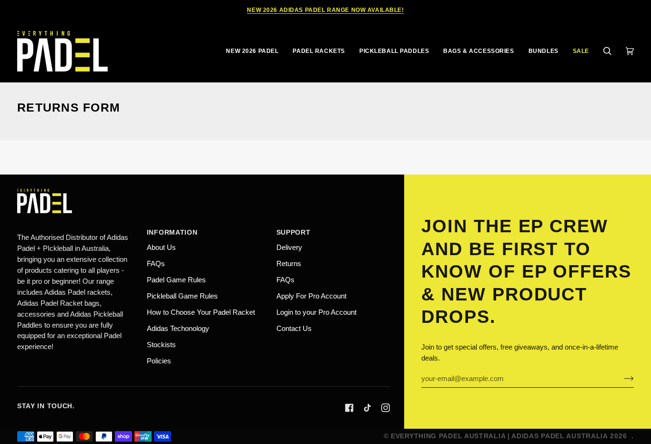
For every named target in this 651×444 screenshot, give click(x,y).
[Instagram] (385, 407)
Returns (288, 263)
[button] (318, 51)
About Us (161, 247)
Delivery (289, 247)
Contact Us (294, 328)
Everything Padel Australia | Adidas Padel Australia (499, 436)
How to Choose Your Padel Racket (201, 312)
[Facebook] (349, 407)
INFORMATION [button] (172, 232)
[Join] (621, 378)
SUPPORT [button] (293, 232)
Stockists (161, 345)
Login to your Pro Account (316, 312)
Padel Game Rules (176, 280)
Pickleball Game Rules (182, 296)
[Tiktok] (367, 407)
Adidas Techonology (178, 328)
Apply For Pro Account (311, 296)
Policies (159, 361)
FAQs (156, 263)
